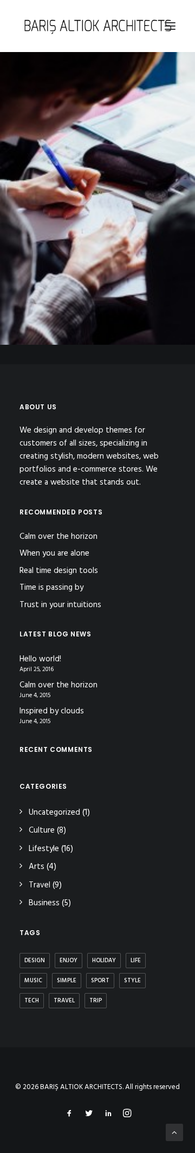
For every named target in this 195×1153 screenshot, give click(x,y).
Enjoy (68, 960)
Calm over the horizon (59, 536)
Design (34, 960)
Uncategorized (54, 812)
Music (33, 980)
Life (136, 960)
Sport (100, 980)
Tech (31, 1001)
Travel (39, 885)
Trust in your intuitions (60, 604)
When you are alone (54, 553)
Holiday (104, 960)
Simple (66, 980)
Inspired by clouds (52, 711)
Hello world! (40, 659)
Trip (95, 1001)
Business (44, 903)
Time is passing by (51, 587)
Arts (36, 866)
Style (132, 980)
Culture (42, 830)
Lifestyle (44, 848)
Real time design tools (59, 570)
